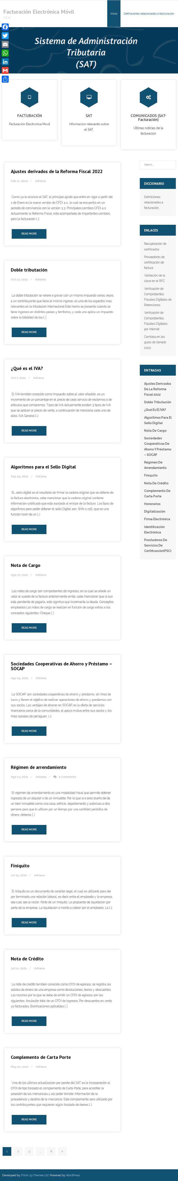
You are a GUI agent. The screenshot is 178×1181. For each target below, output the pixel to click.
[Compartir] (5, 79)
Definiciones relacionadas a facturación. (153, 202)
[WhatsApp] (5, 53)
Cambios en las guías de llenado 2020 (155, 342)
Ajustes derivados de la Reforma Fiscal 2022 (56, 171)
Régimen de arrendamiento (38, 767)
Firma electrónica (157, 519)
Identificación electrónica (154, 529)
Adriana (40, 181)
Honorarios (152, 504)
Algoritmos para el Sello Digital (43, 467)
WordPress (73, 1175)
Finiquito (20, 866)
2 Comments (67, 776)
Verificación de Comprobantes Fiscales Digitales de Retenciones (157, 297)
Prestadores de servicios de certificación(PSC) (157, 545)
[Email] (5, 44)
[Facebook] (5, 27)
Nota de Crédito (27, 959)
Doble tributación (29, 270)
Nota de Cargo (25, 565)
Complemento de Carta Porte (41, 1057)
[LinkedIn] (5, 61)
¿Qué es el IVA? (27, 368)
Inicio (113, 13)
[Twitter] (5, 35)
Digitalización (154, 511)
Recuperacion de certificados (155, 246)
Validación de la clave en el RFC (154, 278)
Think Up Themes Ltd (34, 1175)
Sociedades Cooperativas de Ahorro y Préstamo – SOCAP (61, 666)
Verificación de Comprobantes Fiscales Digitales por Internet (155, 321)
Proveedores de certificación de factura (154, 262)
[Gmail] (5, 70)
